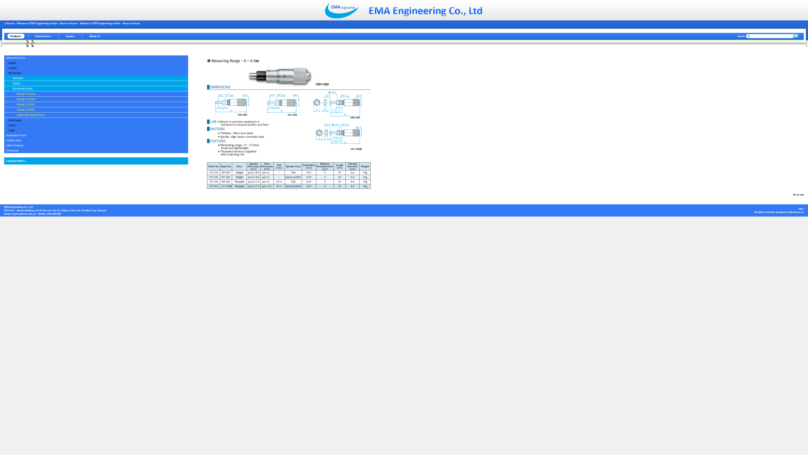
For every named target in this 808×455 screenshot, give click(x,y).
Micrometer (14, 73)
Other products (14, 145)
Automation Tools (16, 135)
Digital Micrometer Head (31, 115)
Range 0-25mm (26, 109)
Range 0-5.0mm (26, 93)
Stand (11, 125)
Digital (16, 83)
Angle (11, 130)
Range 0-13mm (26, 104)
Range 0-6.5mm (26, 99)
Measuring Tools (15, 57)
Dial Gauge (14, 120)
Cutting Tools (13, 140)
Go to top (798, 194)
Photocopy (12, 150)
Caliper (12, 68)
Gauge (12, 63)
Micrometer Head (22, 88)
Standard (18, 78)
